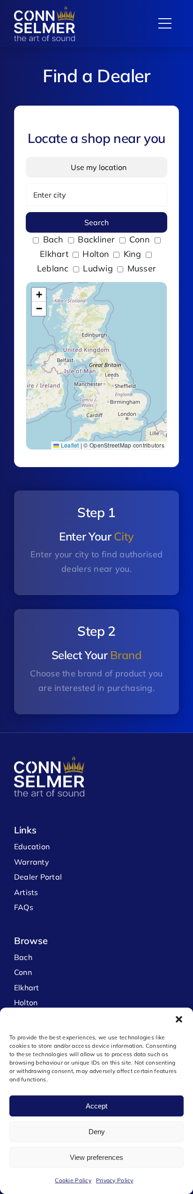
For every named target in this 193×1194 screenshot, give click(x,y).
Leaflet (69, 445)
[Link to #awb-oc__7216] (164, 23)
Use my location (96, 167)
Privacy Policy (115, 1180)
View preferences (96, 1157)
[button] (179, 1019)
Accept (96, 1106)
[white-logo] (44, 10)
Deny (97, 1132)
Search (96, 222)
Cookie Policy (73, 1180)
